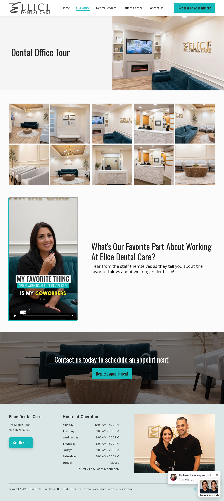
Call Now (18, 442)
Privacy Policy (91, 488)
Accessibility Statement (120, 488)
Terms (103, 488)
